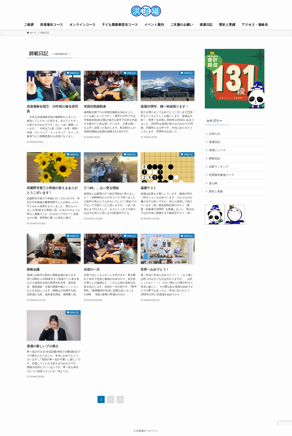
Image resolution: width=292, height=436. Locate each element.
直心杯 (213, 183)
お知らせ (214, 133)
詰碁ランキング (218, 166)
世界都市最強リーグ (221, 174)
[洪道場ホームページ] (146, 11)
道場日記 (214, 141)
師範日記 (214, 158)
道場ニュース (217, 150)
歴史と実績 (216, 191)
